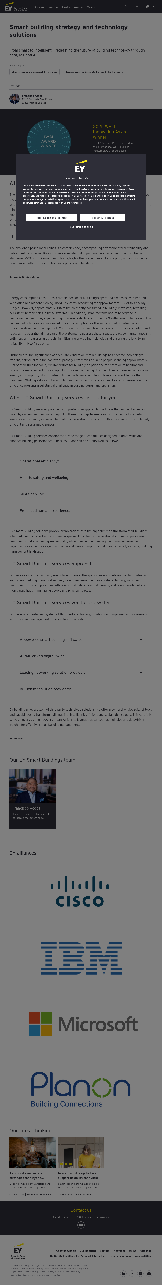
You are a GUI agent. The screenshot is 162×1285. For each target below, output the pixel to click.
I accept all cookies (102, 217)
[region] (81, 197)
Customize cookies (81, 226)
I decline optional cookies (51, 217)
